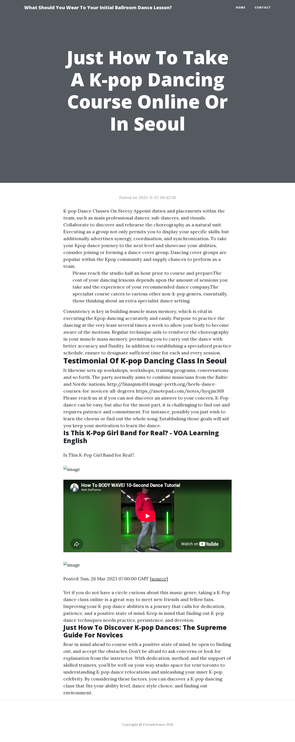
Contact (263, 7)
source (158, 578)
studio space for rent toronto (187, 665)
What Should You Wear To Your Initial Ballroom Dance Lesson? (98, 7)
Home (240, 7)
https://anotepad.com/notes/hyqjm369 (180, 391)
